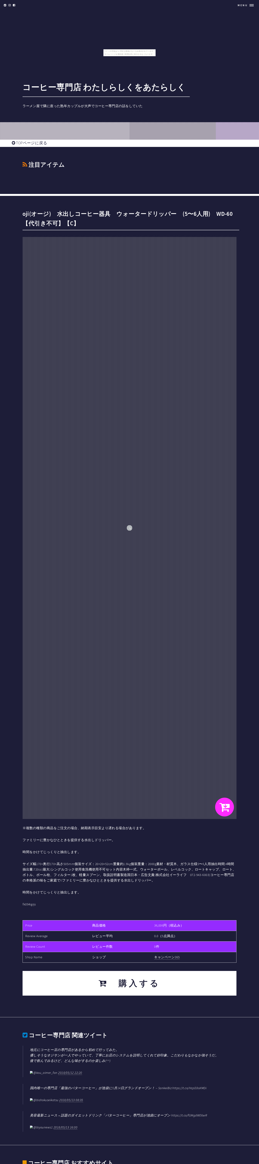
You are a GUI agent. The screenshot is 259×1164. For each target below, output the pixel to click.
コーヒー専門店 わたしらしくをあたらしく (104, 87)
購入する (134, 983)
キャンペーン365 (167, 957)
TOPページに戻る (31, 142)
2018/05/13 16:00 (65, 1127)
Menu (243, 5)
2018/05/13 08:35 (71, 1100)
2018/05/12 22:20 (70, 1073)
